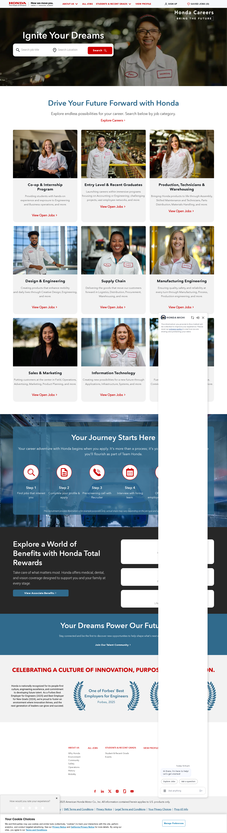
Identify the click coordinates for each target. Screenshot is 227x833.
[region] (176, 517)
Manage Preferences (174, 823)
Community (73, 760)
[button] (171, 4)
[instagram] (117, 791)
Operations (74, 767)
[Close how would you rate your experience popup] (56, 798)
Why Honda (74, 753)
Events (108, 756)
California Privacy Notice (82, 826)
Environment (74, 756)
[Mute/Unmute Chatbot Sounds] (193, 253)
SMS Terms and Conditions (78, 809)
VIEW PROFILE (143, 3)
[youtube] (132, 791)
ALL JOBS (87, 3)
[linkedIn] (102, 791)
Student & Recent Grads (117, 753)
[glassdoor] (124, 791)
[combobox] (32, 50)
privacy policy (167, 266)
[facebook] (95, 791)
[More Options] (155, 782)
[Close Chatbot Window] (199, 254)
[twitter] (110, 791)
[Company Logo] (31, 4)
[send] (196, 782)
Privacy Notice (59, 826)
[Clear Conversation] (187, 254)
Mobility (72, 774)
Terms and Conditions (36, 829)
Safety (71, 763)
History (71, 770)
